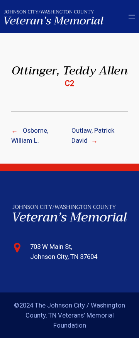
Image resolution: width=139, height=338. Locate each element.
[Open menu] (131, 16)
